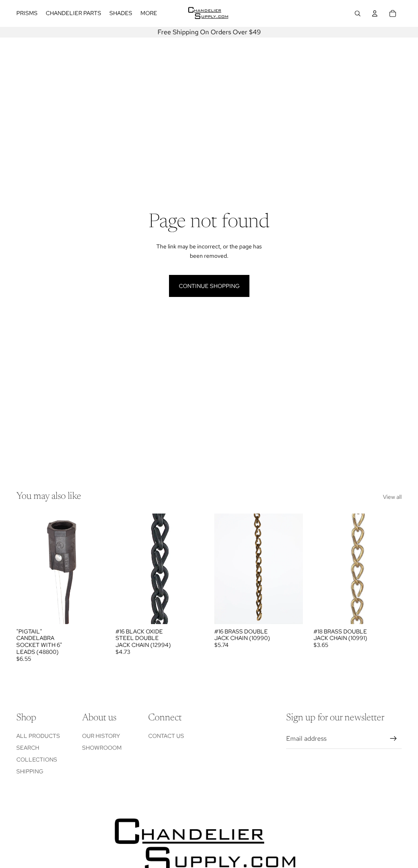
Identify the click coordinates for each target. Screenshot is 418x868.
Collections (36, 759)
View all (392, 496)
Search (27, 747)
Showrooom (102, 747)
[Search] (358, 13)
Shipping (29, 771)
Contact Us (166, 736)
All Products (38, 736)
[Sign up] (393, 739)
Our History (101, 736)
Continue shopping (209, 286)
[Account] (375, 13)
